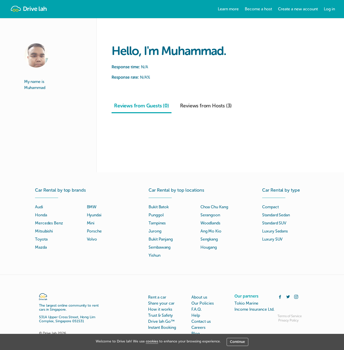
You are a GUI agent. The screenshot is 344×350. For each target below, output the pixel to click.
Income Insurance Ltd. (254, 309)
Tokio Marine (246, 303)
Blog (195, 333)
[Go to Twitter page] (288, 296)
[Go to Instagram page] (296, 296)
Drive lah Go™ (161, 321)
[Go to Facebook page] (280, 296)
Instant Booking (162, 327)
